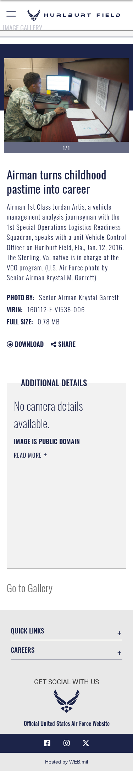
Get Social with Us (66, 682)
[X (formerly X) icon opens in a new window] (86, 743)
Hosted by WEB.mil (66, 762)
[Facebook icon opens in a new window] (47, 743)
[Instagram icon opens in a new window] (66, 743)
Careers (22, 650)
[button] (11, 15)
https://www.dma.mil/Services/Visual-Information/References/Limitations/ (57, 545)
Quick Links (27, 630)
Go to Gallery (29, 587)
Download (28, 344)
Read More (29, 455)
